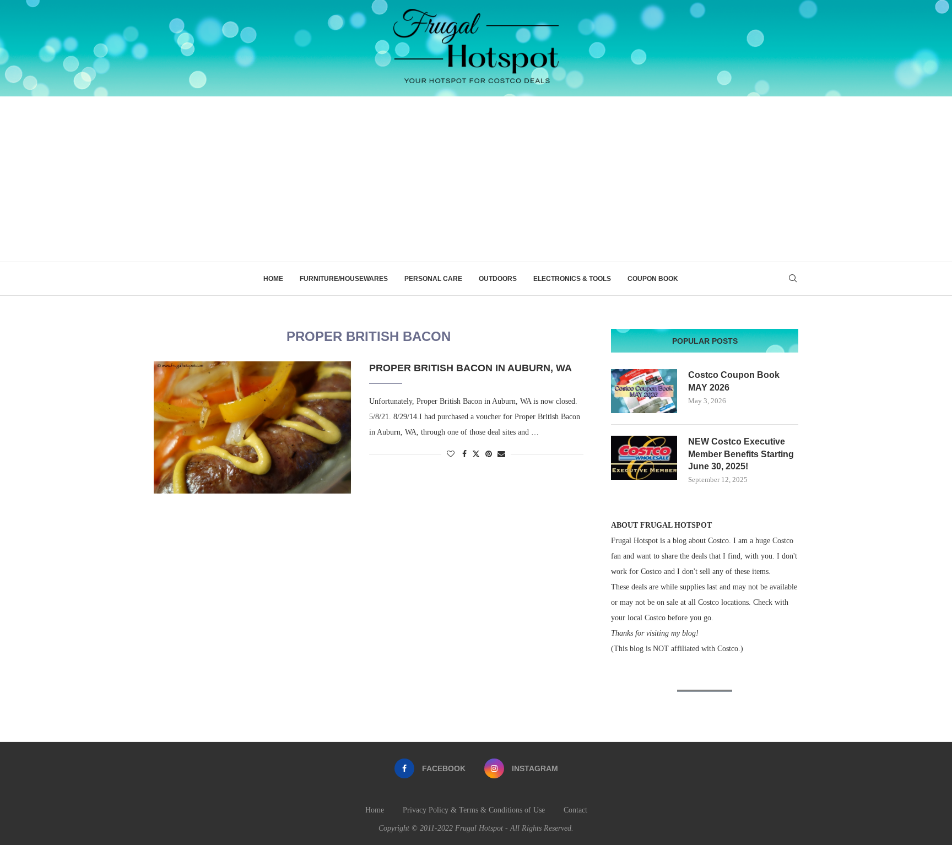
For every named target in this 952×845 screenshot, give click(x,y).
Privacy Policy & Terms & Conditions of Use (474, 810)
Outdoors (498, 279)
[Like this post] (451, 454)
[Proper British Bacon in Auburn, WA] (253, 427)
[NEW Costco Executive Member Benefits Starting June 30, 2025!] (644, 458)
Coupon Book (653, 279)
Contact (575, 810)
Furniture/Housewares (344, 279)
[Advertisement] (476, 179)
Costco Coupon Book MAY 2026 (734, 381)
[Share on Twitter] (476, 454)
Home (273, 279)
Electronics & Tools (572, 279)
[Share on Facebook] (464, 454)
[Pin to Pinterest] (488, 454)
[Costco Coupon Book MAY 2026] (644, 391)
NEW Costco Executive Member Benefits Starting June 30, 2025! (741, 454)
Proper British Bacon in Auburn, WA (470, 367)
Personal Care (433, 279)
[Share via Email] (501, 454)
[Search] (792, 278)
